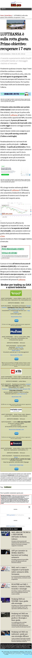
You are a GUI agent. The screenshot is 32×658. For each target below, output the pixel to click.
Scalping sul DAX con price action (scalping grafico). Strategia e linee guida (20, 616)
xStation (28, 384)
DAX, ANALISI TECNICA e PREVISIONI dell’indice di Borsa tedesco (20, 535)
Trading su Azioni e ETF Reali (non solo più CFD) (16, 389)
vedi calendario (21, 394)
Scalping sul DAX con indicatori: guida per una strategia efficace (20, 634)
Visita (16, 320)
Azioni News (8, 15)
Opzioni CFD (19, 347)
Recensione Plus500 (16, 355)
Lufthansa (13, 115)
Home (2, 15)
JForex (16, 457)
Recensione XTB (16, 397)
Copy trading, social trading (16, 309)
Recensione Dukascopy (16, 465)
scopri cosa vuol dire (16, 654)
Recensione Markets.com (16, 429)
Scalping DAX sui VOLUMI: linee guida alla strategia (19, 601)
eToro (2, 236)
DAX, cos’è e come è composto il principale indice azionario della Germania (20, 570)
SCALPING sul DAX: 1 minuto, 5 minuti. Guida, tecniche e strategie (20, 586)
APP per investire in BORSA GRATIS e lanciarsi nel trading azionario (19, 554)
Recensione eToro (16, 316)
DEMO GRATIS (16, 350)
